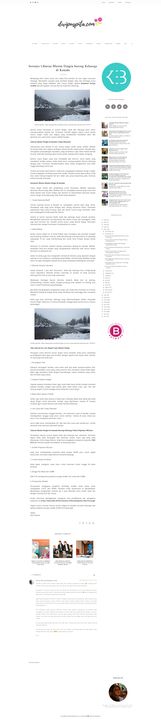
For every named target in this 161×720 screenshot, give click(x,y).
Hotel (80, 43)
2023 (105, 227)
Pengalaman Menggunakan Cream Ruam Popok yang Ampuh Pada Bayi (120, 132)
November (108, 234)
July (106, 278)
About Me (111, 2)
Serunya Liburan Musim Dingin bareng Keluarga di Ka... (116, 240)
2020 (105, 297)
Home (103, 2)
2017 (105, 304)
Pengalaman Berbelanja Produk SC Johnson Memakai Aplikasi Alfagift (120, 166)
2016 (105, 307)
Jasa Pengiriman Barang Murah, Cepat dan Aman (117, 248)
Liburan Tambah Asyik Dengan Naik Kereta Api (120, 184)
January (107, 292)
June (106, 280)
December (108, 231)
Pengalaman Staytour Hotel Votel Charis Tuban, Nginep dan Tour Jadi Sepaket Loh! (120, 201)
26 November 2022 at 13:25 (88, 580)
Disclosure (128, 2)
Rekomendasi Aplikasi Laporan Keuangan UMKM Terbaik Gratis (63, 563)
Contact (120, 2)
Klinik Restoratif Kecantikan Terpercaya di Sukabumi (117, 255)
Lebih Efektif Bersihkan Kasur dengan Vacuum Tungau (85, 563)
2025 (105, 222)
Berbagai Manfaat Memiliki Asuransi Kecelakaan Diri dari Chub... (40, 563)
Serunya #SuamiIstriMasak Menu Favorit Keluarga (117, 236)
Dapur (99, 43)
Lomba (118, 43)
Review (55, 43)
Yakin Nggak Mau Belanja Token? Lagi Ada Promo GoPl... (117, 259)
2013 (105, 314)
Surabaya (89, 43)
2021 (105, 295)
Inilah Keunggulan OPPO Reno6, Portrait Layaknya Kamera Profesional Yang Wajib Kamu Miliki (120, 175)
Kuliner (35, 43)
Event (63, 43)
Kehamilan (108, 43)
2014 (105, 311)
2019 (105, 300)
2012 (105, 316)
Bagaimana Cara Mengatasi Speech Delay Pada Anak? (118, 158)
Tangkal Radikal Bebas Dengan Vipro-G (119, 123)
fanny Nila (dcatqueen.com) (46, 580)
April (106, 285)
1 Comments (63, 74)
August (107, 275)
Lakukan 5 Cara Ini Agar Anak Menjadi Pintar (118, 149)
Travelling (45, 43)
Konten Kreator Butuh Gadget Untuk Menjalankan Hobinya (115, 251)
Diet (125, 43)
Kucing (71, 43)
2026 (105, 220)
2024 (105, 224)
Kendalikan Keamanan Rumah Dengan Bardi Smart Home (118, 141)
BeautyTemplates (96, 716)
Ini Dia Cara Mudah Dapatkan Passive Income (116, 267)
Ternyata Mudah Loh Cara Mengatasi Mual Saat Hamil (118, 192)
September (108, 273)
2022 (105, 229)
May (106, 282)
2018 (105, 302)
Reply (37, 635)
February (108, 290)
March (107, 287)
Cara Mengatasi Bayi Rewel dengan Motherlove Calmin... (115, 244)
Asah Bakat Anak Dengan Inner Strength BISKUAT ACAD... (116, 263)
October (107, 271)
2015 (105, 309)
